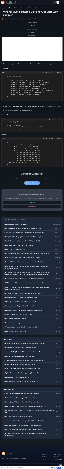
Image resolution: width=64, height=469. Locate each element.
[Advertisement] (32, 49)
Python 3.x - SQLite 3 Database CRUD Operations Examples (23, 310)
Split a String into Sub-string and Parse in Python (20, 398)
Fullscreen (59, 72)
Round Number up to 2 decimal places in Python (20, 364)
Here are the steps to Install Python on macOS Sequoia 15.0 (23, 258)
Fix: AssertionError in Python (14, 323)
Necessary (53, 467)
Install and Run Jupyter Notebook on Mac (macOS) (21, 348)
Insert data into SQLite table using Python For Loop (21, 297)
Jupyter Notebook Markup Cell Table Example (19, 356)
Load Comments (33, 183)
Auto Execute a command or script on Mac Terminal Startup (23, 429)
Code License (58, 457)
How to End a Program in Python (15, 249)
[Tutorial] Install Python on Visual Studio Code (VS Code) (22, 369)
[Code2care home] (9, 2)
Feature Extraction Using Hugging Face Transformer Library (23, 228)
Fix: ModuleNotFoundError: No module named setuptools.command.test (27, 253)
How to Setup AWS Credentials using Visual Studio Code (22, 402)
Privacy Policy (58, 459)
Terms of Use (57, 454)
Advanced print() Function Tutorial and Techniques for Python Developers (28, 352)
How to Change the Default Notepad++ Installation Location (23, 425)
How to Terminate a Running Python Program (19, 245)
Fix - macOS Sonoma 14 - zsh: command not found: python (23, 293)
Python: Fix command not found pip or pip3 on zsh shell (22, 373)
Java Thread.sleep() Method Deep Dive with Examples (22, 393)
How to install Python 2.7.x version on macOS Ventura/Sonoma (24, 279)
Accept (58, 467)
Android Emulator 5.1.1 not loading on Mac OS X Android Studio (24, 421)
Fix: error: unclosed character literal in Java (18, 417)
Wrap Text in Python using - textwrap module (19, 314)
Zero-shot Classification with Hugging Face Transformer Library (25, 232)
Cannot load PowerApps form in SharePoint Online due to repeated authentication (25, 434)
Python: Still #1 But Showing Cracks (16, 224)
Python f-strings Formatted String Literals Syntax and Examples (25, 343)
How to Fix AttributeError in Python (16, 331)
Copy (52, 72)
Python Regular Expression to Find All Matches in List (21, 381)
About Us (44, 454)
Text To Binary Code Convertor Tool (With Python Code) (22, 241)
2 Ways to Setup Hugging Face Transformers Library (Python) (24, 237)
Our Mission (45, 457)
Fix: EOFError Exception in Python (15, 318)
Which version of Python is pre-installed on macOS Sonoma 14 (24, 283)
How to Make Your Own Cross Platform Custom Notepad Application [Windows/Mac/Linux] (26, 267)
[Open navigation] (61, 2)
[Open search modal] (55, 2)
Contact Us (45, 459)
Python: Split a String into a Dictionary (17, 377)
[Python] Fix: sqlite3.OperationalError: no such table (21, 302)
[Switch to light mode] (57, 2)
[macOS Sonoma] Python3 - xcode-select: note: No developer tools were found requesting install (27, 288)
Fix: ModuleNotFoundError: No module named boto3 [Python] (24, 262)
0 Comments (32, 35)
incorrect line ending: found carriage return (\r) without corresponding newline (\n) (29, 411)
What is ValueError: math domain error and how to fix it (22, 327)
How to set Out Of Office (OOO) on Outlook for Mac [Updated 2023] (26, 406)
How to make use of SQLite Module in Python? (19, 306)
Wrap (46, 72)
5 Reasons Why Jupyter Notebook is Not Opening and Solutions (24, 360)
